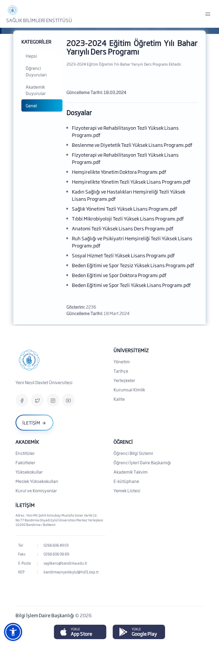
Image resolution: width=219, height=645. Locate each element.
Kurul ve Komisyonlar (36, 490)
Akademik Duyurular (36, 90)
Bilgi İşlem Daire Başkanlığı (45, 615)
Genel (31, 105)
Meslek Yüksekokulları (36, 481)
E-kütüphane (126, 481)
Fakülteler (25, 462)
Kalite (119, 399)
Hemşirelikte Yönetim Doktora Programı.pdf (119, 171)
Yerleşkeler (124, 380)
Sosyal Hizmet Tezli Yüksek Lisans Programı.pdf (123, 255)
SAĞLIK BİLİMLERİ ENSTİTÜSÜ (39, 20)
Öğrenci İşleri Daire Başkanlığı (142, 462)
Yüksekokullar (29, 472)
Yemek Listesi (127, 490)
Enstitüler (25, 453)
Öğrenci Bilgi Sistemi (133, 453)
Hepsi (31, 56)
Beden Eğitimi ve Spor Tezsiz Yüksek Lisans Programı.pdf (133, 265)
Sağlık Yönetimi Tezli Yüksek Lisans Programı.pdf (124, 208)
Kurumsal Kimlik (129, 389)
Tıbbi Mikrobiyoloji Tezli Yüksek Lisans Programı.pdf (128, 218)
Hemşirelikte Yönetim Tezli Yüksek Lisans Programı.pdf (131, 181)
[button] (13, 632)
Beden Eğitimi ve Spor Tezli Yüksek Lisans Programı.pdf (131, 284)
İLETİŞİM (25, 504)
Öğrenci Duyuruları (36, 71)
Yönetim (122, 361)
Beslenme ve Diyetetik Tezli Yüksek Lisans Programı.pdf (132, 144)
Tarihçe (121, 371)
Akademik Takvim (131, 472)
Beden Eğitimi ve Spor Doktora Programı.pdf (119, 275)
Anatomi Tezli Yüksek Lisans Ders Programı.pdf (122, 228)
